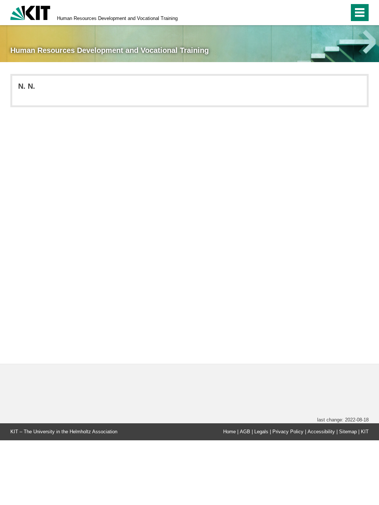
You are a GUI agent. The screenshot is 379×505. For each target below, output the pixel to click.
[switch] (341, 13)
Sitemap (348, 431)
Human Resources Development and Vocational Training (117, 18)
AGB (245, 431)
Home (229, 431)
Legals (261, 431)
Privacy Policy (287, 431)
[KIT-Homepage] (30, 12)
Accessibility (321, 431)
